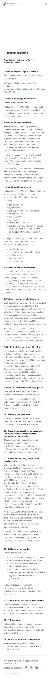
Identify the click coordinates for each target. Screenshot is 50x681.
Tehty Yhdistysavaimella (12, 673)
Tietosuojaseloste (13, 668)
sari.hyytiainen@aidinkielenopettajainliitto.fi (23, 89)
